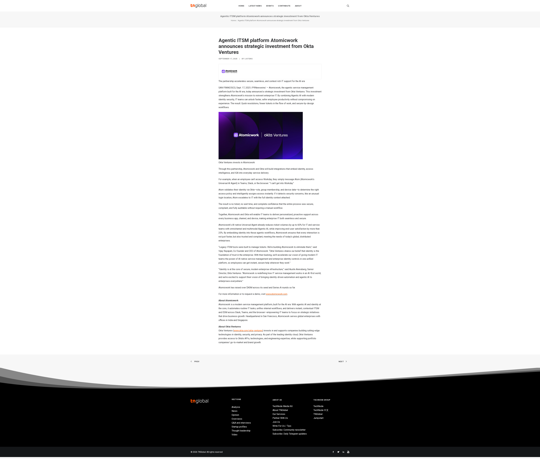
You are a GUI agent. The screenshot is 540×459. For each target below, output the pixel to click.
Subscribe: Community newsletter (289, 429)
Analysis (236, 407)
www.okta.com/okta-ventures (248, 330)
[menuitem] (241, 6)
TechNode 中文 (320, 410)
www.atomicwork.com (276, 294)
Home (241, 6)
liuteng (249, 59)
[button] (348, 6)
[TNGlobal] (198, 6)
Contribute (284, 6)
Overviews (237, 419)
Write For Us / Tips (282, 426)
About (298, 6)
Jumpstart (318, 418)
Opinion (235, 415)
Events (270, 6)
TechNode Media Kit (282, 406)
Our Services (279, 414)
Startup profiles (239, 426)
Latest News (255, 6)
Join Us (276, 422)
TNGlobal (317, 414)
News (234, 411)
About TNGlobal (280, 410)
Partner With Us (280, 418)
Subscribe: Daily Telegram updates (290, 433)
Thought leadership (241, 430)
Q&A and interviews (241, 422)
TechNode (318, 406)
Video (234, 434)
